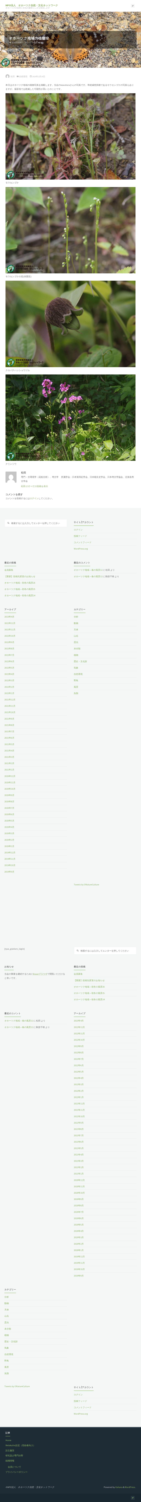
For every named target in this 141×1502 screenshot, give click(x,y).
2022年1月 (9, 693)
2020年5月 (9, 820)
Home (8, 1440)
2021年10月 (9, 712)
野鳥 (76, 680)
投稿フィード (80, 536)
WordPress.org (81, 548)
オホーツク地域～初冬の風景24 (19, 595)
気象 (76, 667)
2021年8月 (9, 725)
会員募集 (8, 570)
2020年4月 (9, 827)
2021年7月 (9, 731)
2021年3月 (9, 757)
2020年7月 (9, 808)
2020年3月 (9, 833)
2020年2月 (9, 839)
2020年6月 (9, 814)
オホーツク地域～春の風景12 (88, 570)
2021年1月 (9, 769)
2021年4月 (9, 750)
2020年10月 (9, 788)
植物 (76, 655)
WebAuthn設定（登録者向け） (20, 1445)
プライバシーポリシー (17, 1472)
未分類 (77, 648)
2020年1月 (9, 846)
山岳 (76, 635)
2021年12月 (9, 699)
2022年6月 (9, 661)
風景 (76, 686)
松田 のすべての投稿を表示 (34, 486)
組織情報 (10, 1460)
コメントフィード (82, 542)
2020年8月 (9, 801)
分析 (76, 616)
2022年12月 (9, 623)
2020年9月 (9, 795)
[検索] (132, 17)
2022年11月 (9, 629)
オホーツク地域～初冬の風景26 (19, 582)
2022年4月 (9, 674)
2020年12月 (9, 776)
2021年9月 (9, 718)
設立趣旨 (10, 1450)
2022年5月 (9, 667)
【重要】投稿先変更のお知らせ (19, 576)
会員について (14, 1466)
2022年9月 (9, 642)
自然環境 (17, 43)
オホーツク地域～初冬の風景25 (19, 589)
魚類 (76, 693)
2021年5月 (9, 744)
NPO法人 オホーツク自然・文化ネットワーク (32, 5)
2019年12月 (9, 852)
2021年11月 (9, 706)
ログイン (34, 498)
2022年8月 (9, 648)
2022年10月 (9, 635)
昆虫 (76, 642)
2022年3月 (9, 680)
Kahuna (119, 1487)
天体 (76, 629)
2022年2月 (9, 686)
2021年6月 (9, 737)
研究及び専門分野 (14, 1455)
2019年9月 (9, 871)
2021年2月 (9, 763)
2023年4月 (9, 616)
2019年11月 (9, 858)
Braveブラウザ (40, 974)
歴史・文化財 (80, 661)
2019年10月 (9, 865)
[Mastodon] (133, 6)
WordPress (130, 1487)
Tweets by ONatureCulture (86, 884)
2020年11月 (9, 782)
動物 (76, 623)
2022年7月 (9, 655)
